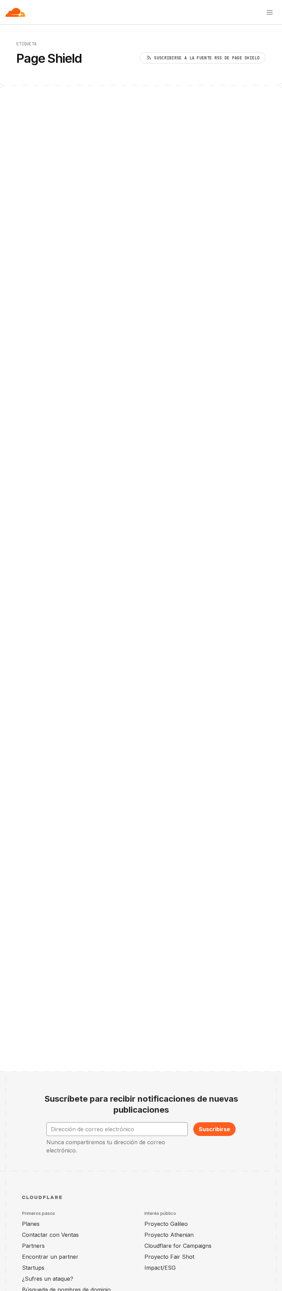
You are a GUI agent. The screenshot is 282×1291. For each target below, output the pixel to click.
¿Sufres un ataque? (47, 1278)
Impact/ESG (160, 1267)
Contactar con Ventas (50, 1234)
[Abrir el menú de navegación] (269, 12)
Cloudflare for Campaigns (177, 1245)
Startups (33, 1267)
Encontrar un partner (50, 1256)
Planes (31, 1223)
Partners (33, 1245)
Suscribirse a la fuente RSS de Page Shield (207, 58)
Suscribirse (214, 1129)
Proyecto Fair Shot (169, 1256)
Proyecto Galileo (166, 1223)
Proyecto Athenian (169, 1234)
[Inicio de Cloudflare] (15, 12)
